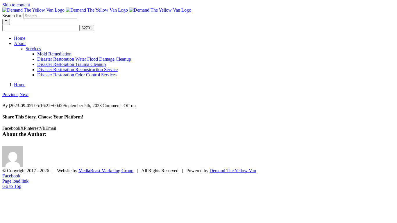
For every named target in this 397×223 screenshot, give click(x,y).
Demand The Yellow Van (233, 170)
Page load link (15, 181)
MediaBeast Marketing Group (105, 170)
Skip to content (16, 4)
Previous (10, 94)
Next (23, 94)
